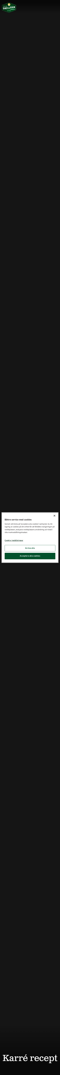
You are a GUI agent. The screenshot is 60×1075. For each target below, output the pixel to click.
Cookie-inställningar (14, 540)
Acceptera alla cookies (30, 556)
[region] (29, 537)
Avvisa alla (30, 548)
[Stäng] (54, 515)
